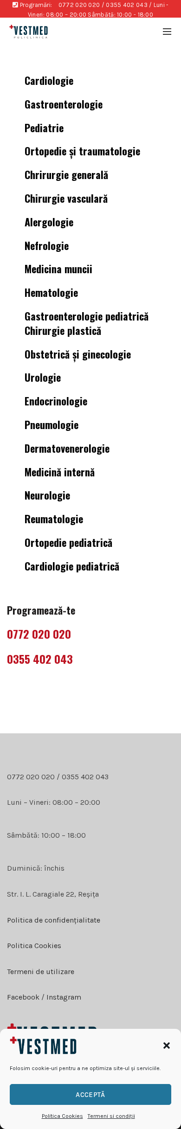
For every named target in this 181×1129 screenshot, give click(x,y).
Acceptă (90, 1095)
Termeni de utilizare (40, 971)
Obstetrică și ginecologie (78, 353)
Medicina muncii (58, 268)
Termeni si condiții (111, 1116)
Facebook (23, 997)
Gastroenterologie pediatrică (87, 315)
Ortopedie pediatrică (68, 542)
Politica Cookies (62, 1116)
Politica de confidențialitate (53, 920)
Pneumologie (51, 424)
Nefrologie (47, 245)
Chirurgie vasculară (66, 198)
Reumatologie (54, 518)
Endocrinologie (56, 400)
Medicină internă (60, 471)
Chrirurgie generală (66, 174)
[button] (166, 1045)
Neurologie (47, 495)
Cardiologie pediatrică (72, 565)
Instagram (63, 997)
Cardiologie (49, 80)
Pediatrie (44, 127)
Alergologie (49, 221)
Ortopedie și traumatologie (82, 150)
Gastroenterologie (64, 103)
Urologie (43, 377)
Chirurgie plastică (63, 330)
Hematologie (51, 292)
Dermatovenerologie (67, 448)
